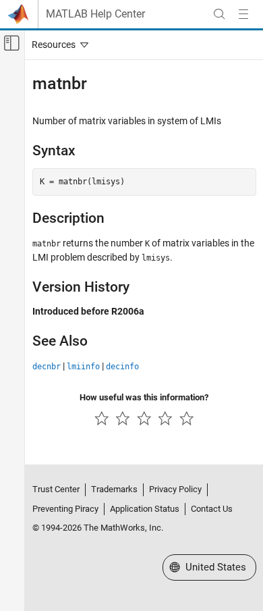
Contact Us (212, 509)
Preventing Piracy (65, 509)
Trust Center (56, 489)
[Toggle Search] (219, 14)
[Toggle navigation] (57, 44)
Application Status (144, 509)
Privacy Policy (175, 489)
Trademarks (114, 489)
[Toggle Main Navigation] (243, 14)
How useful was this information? (144, 397)
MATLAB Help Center (95, 14)
